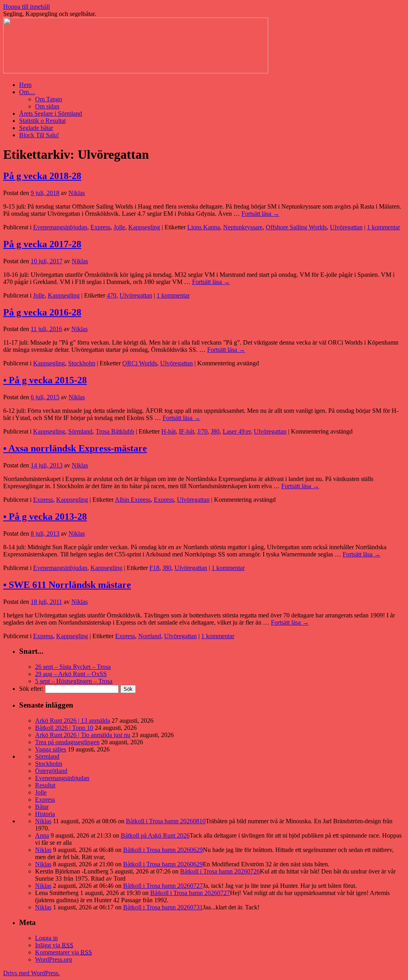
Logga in (46, 938)
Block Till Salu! (39, 135)
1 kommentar (383, 227)
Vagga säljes (50, 749)
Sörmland (80, 431)
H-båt (168, 431)
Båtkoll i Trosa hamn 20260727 (163, 885)
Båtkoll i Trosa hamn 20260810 (166, 821)
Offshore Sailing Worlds (296, 227)
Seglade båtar (36, 127)
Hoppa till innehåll (26, 6)
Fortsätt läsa (260, 213)
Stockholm (81, 363)
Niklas (77, 192)
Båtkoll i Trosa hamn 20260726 (220, 871)
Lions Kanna (203, 227)
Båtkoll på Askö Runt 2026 (155, 835)
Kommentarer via (63, 952)
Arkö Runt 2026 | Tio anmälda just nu (82, 735)
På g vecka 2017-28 (42, 244)
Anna (42, 835)
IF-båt (186, 431)
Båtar (42, 806)
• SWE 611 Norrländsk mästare (67, 585)
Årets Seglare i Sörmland (50, 113)
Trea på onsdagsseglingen (67, 742)
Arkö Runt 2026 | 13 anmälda (72, 720)
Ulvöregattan (346, 227)
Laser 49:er (237, 431)
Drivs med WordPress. (31, 973)
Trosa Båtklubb (115, 431)
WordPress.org (53, 959)
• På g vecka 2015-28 (45, 380)
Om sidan (47, 106)
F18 (154, 567)
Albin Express (133, 499)
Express (100, 227)
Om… (27, 92)
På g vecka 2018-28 (42, 176)
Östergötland (51, 770)
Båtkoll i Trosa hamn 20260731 (163, 907)
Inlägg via (54, 945)
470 (111, 295)
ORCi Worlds (139, 363)
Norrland (149, 636)
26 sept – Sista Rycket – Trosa (73, 666)
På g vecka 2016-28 (42, 312)
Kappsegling (144, 227)
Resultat (45, 785)
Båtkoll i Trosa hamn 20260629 (163, 849)
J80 (215, 431)
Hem (25, 84)
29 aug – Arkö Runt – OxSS (71, 673)
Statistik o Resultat (42, 120)
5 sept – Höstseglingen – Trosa (73, 681)
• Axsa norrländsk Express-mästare (75, 448)
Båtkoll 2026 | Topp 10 (64, 727)
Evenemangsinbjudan (60, 227)
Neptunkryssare (243, 227)
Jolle (119, 227)
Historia (45, 813)
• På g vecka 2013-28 (45, 516)
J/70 (202, 431)
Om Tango (48, 99)
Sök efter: (31, 688)
